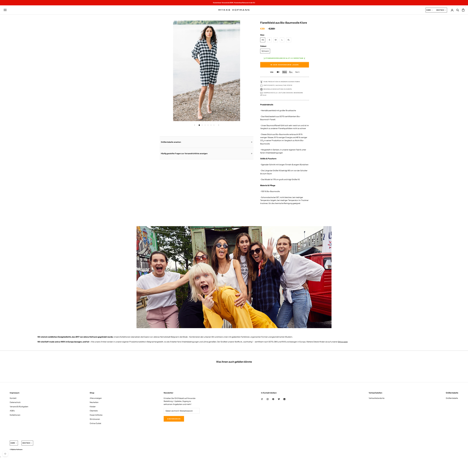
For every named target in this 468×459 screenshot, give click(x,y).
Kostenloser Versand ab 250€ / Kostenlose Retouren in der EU (234, 3)
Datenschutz (15, 402)
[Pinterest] (273, 399)
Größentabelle (452, 398)
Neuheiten (94, 402)
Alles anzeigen (96, 398)
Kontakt (13, 398)
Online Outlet (95, 423)
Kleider (93, 406)
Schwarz (265, 51)
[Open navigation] (5, 10)
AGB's (12, 411)
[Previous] (194, 125)
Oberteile (94, 411)
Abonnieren (173, 419)
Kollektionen (15, 415)
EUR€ (428, 10)
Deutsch (440, 10)
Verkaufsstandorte (376, 398)
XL (289, 40)
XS (263, 40)
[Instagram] (267, 399)
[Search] (457, 10)
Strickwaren (95, 419)
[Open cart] (463, 10)
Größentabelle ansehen (171, 142)
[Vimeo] (279, 399)
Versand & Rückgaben (19, 406)
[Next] (218, 125)
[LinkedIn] (284, 399)
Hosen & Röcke (96, 415)
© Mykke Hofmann (16, 449)
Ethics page (343, 342)
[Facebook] (262, 399)
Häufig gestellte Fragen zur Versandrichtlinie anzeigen (184, 153)
